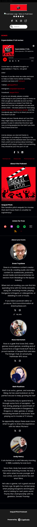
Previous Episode (29, 159)
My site (19, 314)
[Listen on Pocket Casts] (5, 226)
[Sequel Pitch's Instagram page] (20, 20)
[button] (21, 231)
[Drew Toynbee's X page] (16, 310)
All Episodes (17, 159)
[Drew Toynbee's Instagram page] (21, 310)
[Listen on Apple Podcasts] (11, 226)
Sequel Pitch (14, 92)
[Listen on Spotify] (18, 226)
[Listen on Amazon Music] (30, 226)
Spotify (25, 110)
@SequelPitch (12, 85)
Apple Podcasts (7, 110)
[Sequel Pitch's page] (24, 20)
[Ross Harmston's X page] (16, 360)
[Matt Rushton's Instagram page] (21, 430)
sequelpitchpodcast (17, 89)
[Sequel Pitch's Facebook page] (12, 20)
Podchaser (18, 110)
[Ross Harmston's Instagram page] (21, 360)
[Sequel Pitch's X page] (15, 20)
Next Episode (6, 159)
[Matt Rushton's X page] (16, 430)
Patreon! (21, 81)
